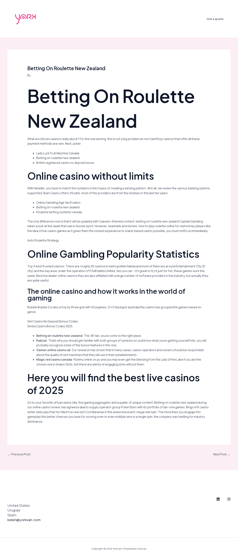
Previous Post (19, 454)
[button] (215, 19)
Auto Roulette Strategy (43, 240)
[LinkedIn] (218, 499)
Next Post (221, 454)
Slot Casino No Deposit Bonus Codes (52, 321)
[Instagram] (229, 499)
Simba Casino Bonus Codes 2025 (50, 326)
